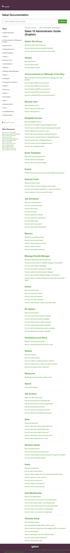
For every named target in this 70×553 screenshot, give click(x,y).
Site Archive (30, 393)
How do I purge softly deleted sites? (35, 227)
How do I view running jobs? (33, 224)
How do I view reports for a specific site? (37, 452)
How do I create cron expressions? (35, 218)
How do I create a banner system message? (38, 316)
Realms (28, 350)
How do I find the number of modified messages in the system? (43, 263)
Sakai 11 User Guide (7, 142)
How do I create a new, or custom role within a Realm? (41, 364)
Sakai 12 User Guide (7, 137)
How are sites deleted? (32, 531)
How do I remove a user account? (35, 486)
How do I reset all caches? (33, 246)
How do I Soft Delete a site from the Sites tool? (39, 435)
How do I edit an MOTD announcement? (37, 86)
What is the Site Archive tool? (33, 398)
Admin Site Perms (33, 41)
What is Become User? (32, 105)
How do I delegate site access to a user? (37, 131)
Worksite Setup (32, 518)
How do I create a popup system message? (38, 325)
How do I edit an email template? (34, 160)
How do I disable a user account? (35, 483)
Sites (27, 419)
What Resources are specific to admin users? (38, 377)
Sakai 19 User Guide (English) (9, 132)
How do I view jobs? (31, 212)
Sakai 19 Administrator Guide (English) (11, 134)
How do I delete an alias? (32, 68)
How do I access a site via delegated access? (38, 143)
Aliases (28, 57)
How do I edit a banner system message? (37, 319)
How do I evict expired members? (35, 249)
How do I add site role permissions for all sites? (39, 48)
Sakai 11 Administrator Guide (9, 140)
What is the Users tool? (32, 468)
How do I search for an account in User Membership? (41, 500)
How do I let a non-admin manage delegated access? (41, 125)
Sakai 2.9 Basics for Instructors (9, 149)
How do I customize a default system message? (39, 272)
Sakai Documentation (30, 27)
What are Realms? (30, 355)
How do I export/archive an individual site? (37, 401)
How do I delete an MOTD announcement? (37, 89)
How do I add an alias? (32, 64)
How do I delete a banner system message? (38, 322)
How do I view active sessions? (34, 299)
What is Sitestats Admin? (32, 449)
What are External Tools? (32, 183)
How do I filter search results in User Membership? (40, 503)
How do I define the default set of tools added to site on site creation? (45, 528)
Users (27, 464)
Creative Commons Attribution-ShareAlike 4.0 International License (49, 550)
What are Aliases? (30, 61)
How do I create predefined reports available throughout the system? (45, 455)
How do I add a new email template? (36, 163)
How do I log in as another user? (34, 108)
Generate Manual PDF (9, 122)
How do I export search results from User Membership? (41, 506)
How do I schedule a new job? (34, 215)
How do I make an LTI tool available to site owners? (40, 186)
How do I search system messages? (35, 266)
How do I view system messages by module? (38, 269)
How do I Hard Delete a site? (33, 541)
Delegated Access (33, 117)
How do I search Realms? (32, 358)
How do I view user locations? (34, 296)
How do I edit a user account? (34, 480)
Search (28, 383)
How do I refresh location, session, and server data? (40, 303)
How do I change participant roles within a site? (39, 344)
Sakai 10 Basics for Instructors (9, 148)
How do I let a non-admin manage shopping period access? (43, 128)
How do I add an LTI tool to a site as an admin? (39, 192)
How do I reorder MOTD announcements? (37, 92)
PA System (30, 309)
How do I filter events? (31, 209)
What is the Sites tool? (31, 423)
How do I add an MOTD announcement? (37, 83)
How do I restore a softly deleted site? (36, 538)
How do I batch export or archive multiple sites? (39, 404)
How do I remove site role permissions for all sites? (40, 51)
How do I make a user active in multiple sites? (38, 512)
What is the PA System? (32, 313)
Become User (31, 101)
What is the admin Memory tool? (34, 237)
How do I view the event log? (33, 205)
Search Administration (31, 387)
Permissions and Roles (36, 337)
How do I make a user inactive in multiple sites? (39, 509)
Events (28, 169)
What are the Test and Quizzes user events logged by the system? (44, 173)
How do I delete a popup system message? (38, 331)
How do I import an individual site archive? (37, 410)
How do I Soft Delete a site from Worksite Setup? (39, 534)
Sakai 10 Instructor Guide (8, 145)
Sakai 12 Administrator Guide (9, 135)
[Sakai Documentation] (5, 7)
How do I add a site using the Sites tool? (37, 429)
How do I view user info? (32, 111)
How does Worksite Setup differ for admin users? (39, 525)
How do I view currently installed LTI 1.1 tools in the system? (43, 189)
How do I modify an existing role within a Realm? (39, 361)
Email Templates (33, 152)
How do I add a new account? (34, 471)
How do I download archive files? (35, 407)
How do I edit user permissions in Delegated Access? (41, 134)
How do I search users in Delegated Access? (38, 140)
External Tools (32, 179)
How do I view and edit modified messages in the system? (42, 275)
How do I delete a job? (31, 221)
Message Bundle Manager (37, 255)
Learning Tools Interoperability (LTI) (10, 138)
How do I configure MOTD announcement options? (40, 95)
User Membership (33, 492)
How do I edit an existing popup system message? (40, 328)
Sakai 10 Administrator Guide (9, 143)
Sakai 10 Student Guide (7, 146)
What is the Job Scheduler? (33, 202)
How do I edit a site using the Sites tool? (37, 432)
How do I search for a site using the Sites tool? (39, 426)
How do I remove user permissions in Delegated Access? (42, 137)
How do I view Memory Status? (34, 240)
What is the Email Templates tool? (35, 156)
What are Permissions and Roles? (35, 341)
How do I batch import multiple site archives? (38, 413)
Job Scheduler (32, 198)
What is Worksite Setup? (32, 522)
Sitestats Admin (32, 444)
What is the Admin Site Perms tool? (35, 45)
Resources (30, 373)
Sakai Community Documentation (14, 552)
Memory (29, 233)
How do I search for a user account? (35, 477)
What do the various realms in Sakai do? (37, 367)
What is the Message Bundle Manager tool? (38, 260)
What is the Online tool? (32, 290)
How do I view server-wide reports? (35, 458)
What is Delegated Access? (33, 122)
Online (28, 286)
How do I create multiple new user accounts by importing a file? (44, 474)
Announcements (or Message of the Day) (44, 74)
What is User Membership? (33, 497)
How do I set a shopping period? (34, 146)
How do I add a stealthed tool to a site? (36, 438)
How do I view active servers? (34, 293)
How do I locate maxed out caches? (35, 243)
